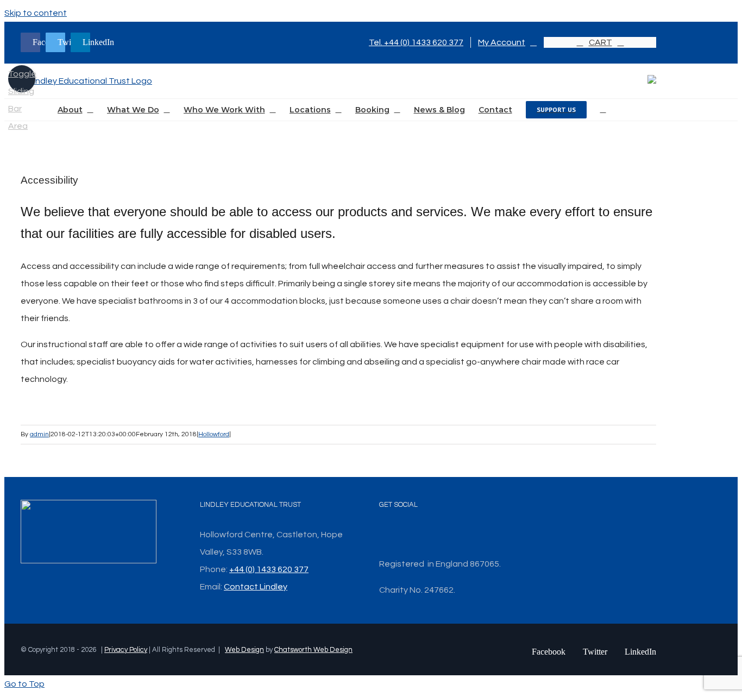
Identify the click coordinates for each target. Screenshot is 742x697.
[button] (603, 110)
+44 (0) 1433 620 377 (269, 569)
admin (39, 434)
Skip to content (35, 13)
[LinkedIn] (410, 534)
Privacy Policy (125, 650)
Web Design (244, 650)
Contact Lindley (255, 586)
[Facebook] (382, 534)
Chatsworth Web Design (313, 650)
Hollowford (213, 434)
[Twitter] (396, 534)
